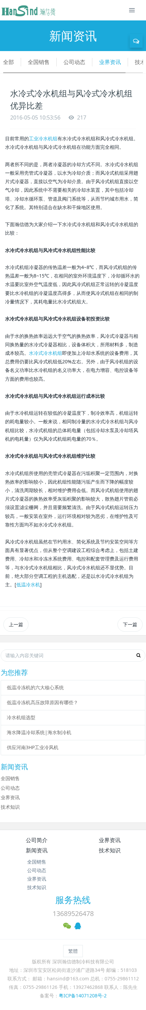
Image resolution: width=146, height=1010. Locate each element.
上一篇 (16, 624)
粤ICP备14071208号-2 (83, 995)
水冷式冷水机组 (45, 353)
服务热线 (73, 900)
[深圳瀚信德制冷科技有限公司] (28, 10)
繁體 (73, 951)
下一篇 (130, 624)
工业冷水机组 (43, 138)
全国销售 (39, 62)
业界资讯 (110, 62)
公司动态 (74, 62)
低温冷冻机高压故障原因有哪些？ (42, 702)
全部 (8, 62)
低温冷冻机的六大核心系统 (35, 687)
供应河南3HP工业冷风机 (32, 747)
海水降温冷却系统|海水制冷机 (39, 732)
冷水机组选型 (21, 717)
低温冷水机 (28, 584)
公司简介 (37, 840)
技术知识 (10, 807)
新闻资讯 (37, 850)
